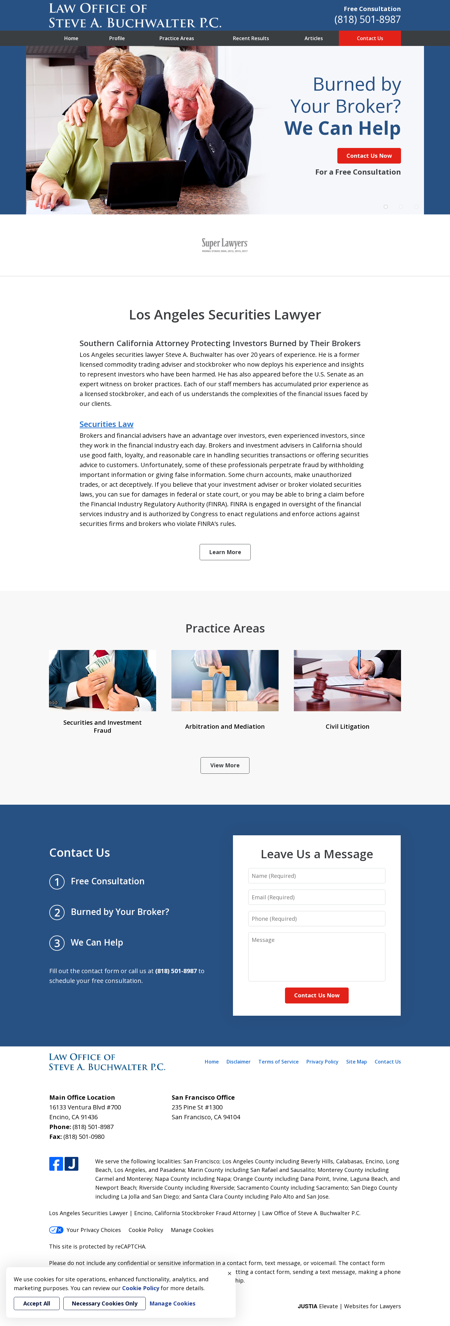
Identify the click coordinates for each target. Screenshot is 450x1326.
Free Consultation (372, 9)
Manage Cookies (192, 1229)
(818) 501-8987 (368, 19)
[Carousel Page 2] (401, 206)
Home (71, 38)
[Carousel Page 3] (416, 206)
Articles (314, 38)
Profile (117, 38)
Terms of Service (278, 1061)
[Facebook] (56, 1164)
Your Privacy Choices (94, 1229)
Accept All (36, 1303)
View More (225, 765)
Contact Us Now (369, 155)
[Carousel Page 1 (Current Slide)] (385, 206)
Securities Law (106, 423)
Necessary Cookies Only (104, 1303)
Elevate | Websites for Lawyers (349, 1306)
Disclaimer (239, 1061)
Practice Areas (176, 38)
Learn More (225, 552)
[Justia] (71, 1164)
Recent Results (251, 38)
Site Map (356, 1061)
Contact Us (370, 38)
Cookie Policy (146, 1229)
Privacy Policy (322, 1061)
